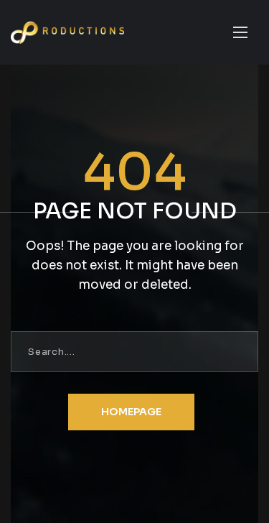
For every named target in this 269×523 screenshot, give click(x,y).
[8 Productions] (67, 33)
